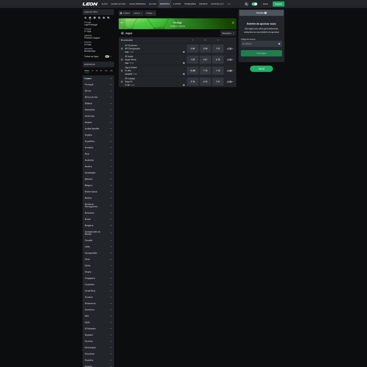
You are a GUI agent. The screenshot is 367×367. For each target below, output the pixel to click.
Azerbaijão (90, 173)
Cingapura (90, 278)
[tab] (85, 17)
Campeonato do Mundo (92, 233)
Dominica (89, 310)
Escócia (89, 341)
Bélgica (88, 185)
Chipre (88, 272)
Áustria (88, 166)
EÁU (87, 316)
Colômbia (89, 284)
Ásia (87, 154)
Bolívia (88, 198)
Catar (87, 247)
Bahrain (88, 179)
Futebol (88, 78)
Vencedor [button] (227, 33)
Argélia (88, 135)
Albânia (88, 103)
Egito (87, 322)
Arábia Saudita (92, 128)
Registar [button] (278, 4)
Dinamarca (90, 303)
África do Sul (91, 97)
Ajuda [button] (261, 68)
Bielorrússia (91, 192)
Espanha (89, 360)
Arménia (89, 147)
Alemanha (90, 110)
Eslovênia (89, 354)
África (88, 91)
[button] (246, 4)
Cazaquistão (91, 253)
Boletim (261, 13)
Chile (87, 259)
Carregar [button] (261, 53)
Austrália (89, 160)
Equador (89, 335)
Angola (88, 122)
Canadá (88, 240)
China (87, 265)
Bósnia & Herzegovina (91, 205)
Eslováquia (90, 347)
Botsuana (89, 213)
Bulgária (89, 225)
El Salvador (90, 328)
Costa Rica (90, 291)
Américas (89, 116)
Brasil (88, 219)
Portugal (89, 84)
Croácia (89, 297)
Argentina (89, 141)
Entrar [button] (265, 4)
